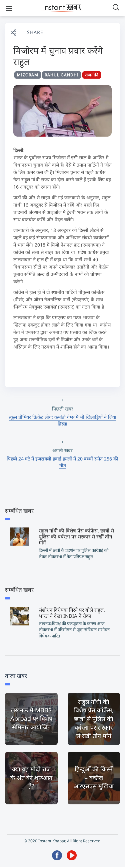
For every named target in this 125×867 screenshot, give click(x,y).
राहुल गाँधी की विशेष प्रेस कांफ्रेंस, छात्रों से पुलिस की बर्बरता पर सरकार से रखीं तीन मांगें (76, 536)
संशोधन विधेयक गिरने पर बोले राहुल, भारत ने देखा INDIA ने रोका (72, 612)
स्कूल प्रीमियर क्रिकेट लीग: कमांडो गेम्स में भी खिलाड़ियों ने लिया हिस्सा (62, 420)
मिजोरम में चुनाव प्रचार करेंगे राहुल (58, 56)
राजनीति (92, 75)
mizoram (27, 75)
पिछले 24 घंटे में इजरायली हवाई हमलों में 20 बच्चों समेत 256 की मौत (62, 461)
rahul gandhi (62, 75)
